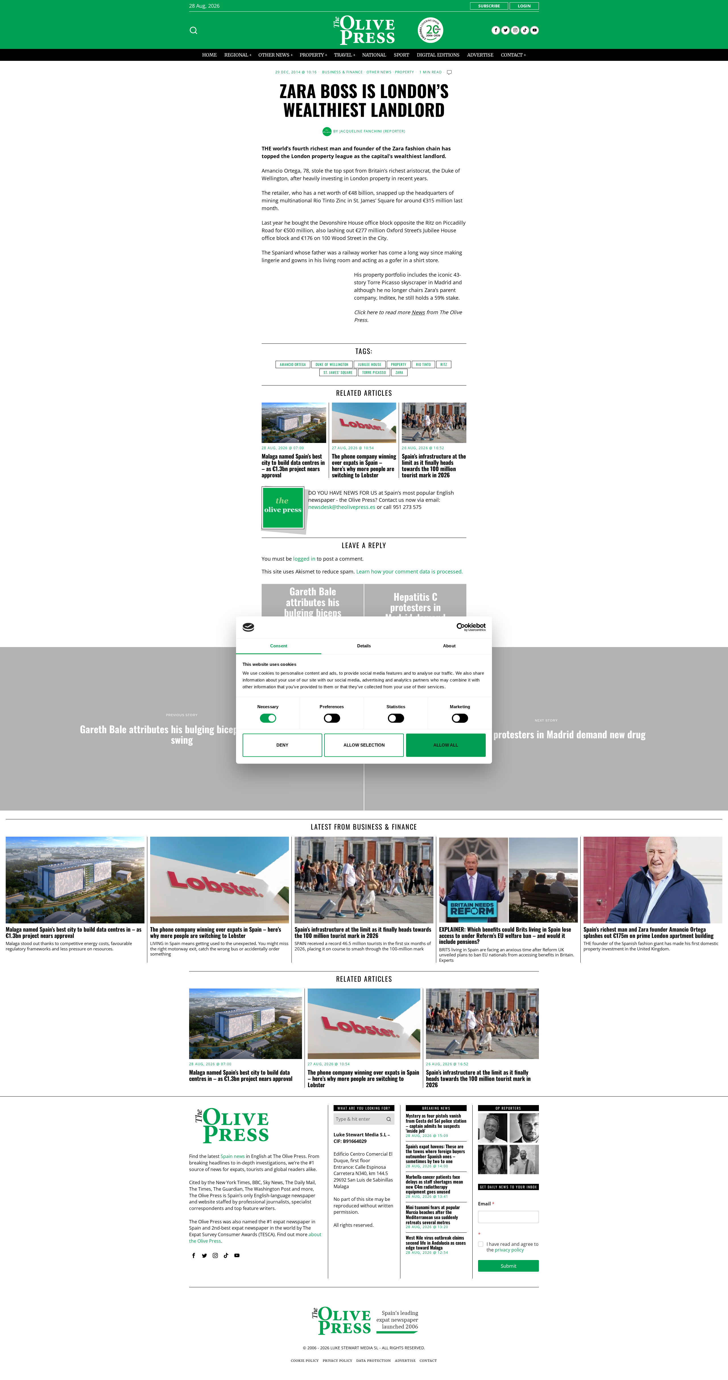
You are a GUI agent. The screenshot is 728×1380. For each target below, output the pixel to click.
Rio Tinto (423, 364)
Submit (508, 1266)
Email (486, 1204)
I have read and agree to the (513, 1247)
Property (404, 72)
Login (524, 6)
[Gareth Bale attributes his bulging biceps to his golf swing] (313, 607)
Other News (379, 72)
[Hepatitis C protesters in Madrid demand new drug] (415, 607)
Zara (399, 372)
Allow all (445, 745)
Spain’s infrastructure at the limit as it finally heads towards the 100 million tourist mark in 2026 (434, 465)
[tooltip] (495, 30)
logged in (304, 558)
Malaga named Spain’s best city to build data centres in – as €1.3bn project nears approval (293, 465)
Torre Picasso (374, 372)
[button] (388, 1119)
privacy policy (509, 1250)
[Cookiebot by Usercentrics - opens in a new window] (461, 627)
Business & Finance (342, 72)
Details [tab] (364, 645)
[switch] (332, 718)
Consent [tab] (278, 645)
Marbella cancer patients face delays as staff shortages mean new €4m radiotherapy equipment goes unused (434, 1184)
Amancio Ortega (293, 364)
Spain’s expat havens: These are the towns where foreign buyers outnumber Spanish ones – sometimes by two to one (435, 1154)
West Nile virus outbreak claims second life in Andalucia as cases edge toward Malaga (436, 1242)
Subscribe (489, 6)
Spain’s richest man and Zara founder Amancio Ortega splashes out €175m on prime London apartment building (648, 932)
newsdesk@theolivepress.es (341, 506)
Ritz (443, 364)
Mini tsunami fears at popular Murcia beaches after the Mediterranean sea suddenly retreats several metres (433, 1215)
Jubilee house (369, 364)
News (418, 312)
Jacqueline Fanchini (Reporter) (373, 131)
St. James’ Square (338, 372)
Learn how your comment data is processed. (409, 571)
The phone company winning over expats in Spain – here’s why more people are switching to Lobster (364, 465)
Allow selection (364, 745)
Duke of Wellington (332, 364)
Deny (282, 745)
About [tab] (449, 645)
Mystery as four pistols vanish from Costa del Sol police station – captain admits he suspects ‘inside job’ (436, 1123)
